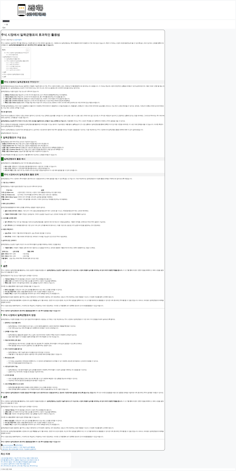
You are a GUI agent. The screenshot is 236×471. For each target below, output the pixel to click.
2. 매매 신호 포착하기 (14, 64)
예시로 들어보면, (13, 54)
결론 (4, 72)
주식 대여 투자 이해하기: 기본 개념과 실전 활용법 (18, 447)
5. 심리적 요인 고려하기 (14, 70)
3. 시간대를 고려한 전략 (14, 66)
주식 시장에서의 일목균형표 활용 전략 (17, 61)
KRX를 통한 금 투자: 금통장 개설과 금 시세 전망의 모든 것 (20, 460)
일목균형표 (19, 445)
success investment (7, 445)
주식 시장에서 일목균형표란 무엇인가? (18, 52)
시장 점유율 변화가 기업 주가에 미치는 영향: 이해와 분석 (19, 458)
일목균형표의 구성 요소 (10, 57)
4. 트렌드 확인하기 (13, 68)
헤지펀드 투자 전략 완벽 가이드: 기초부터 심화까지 (19, 449)
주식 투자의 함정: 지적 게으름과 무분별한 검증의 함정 (18, 462)
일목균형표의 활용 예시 (13, 59)
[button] (4, 28)
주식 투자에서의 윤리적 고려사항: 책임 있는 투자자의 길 (19, 466)
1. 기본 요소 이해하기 (14, 62)
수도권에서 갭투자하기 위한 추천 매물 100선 (15, 464)
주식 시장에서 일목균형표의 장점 (13, 74)
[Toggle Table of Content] (27, 50)
